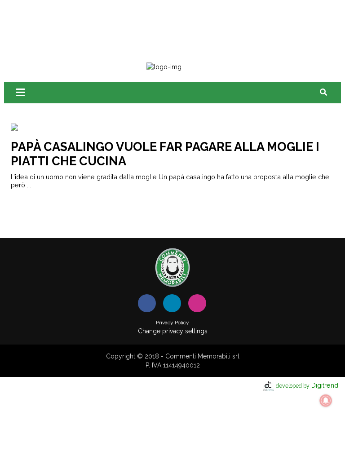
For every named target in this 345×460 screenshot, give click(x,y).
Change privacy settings (173, 331)
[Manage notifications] (325, 400)
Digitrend (307, 385)
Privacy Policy (172, 322)
